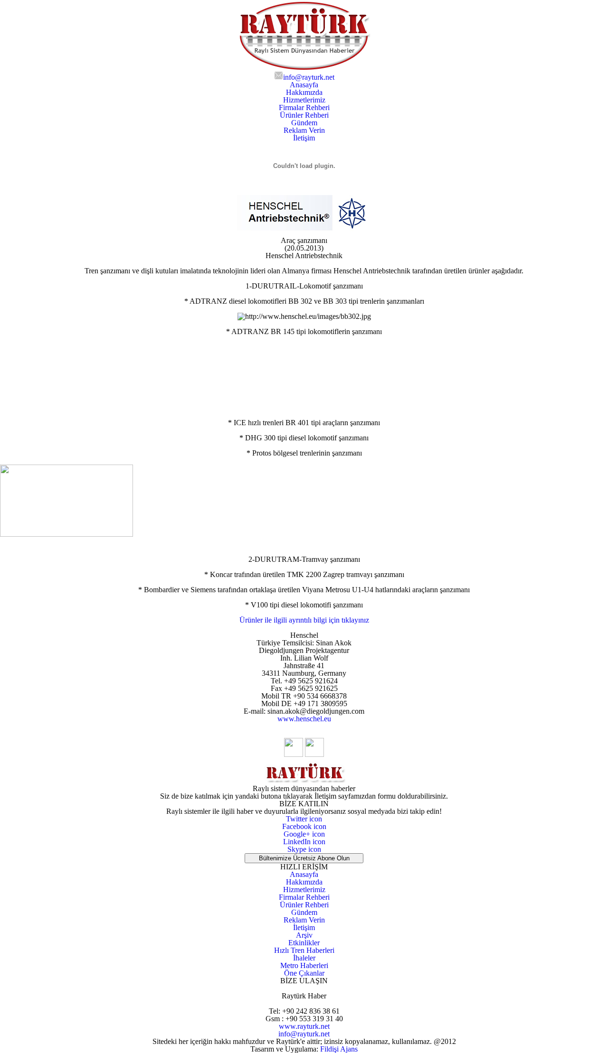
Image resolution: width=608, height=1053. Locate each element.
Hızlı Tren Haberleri (304, 950)
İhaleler (304, 958)
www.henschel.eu (304, 719)
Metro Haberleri (304, 965)
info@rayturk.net (304, 1034)
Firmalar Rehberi (304, 897)
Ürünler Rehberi (304, 905)
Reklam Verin (304, 920)
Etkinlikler (304, 943)
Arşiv (304, 935)
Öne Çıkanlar (304, 973)
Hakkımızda (304, 882)
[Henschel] (304, 234)
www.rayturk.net (304, 1026)
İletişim (304, 927)
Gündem (304, 912)
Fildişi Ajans (339, 1049)
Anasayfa (304, 874)
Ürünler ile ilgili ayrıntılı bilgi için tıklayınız (304, 620)
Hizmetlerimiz (304, 889)
